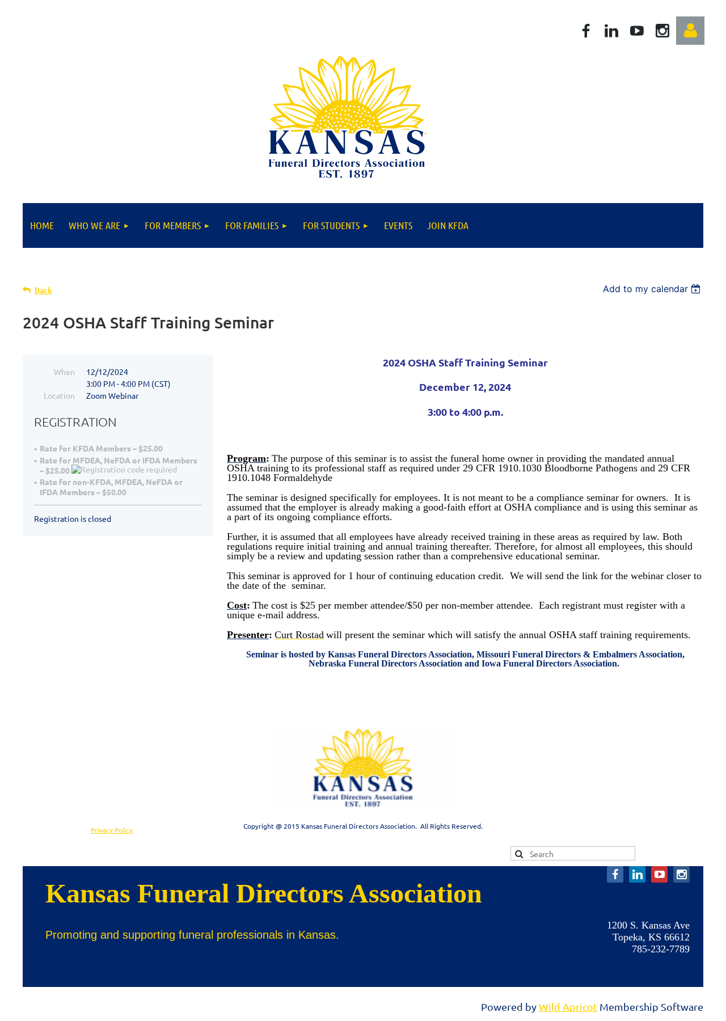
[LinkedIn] (611, 31)
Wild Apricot (568, 1006)
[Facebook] (586, 31)
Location (59, 395)
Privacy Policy (112, 829)
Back (43, 290)
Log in (690, 30)
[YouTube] (637, 31)
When (64, 371)
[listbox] (653, 289)
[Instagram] (662, 31)
